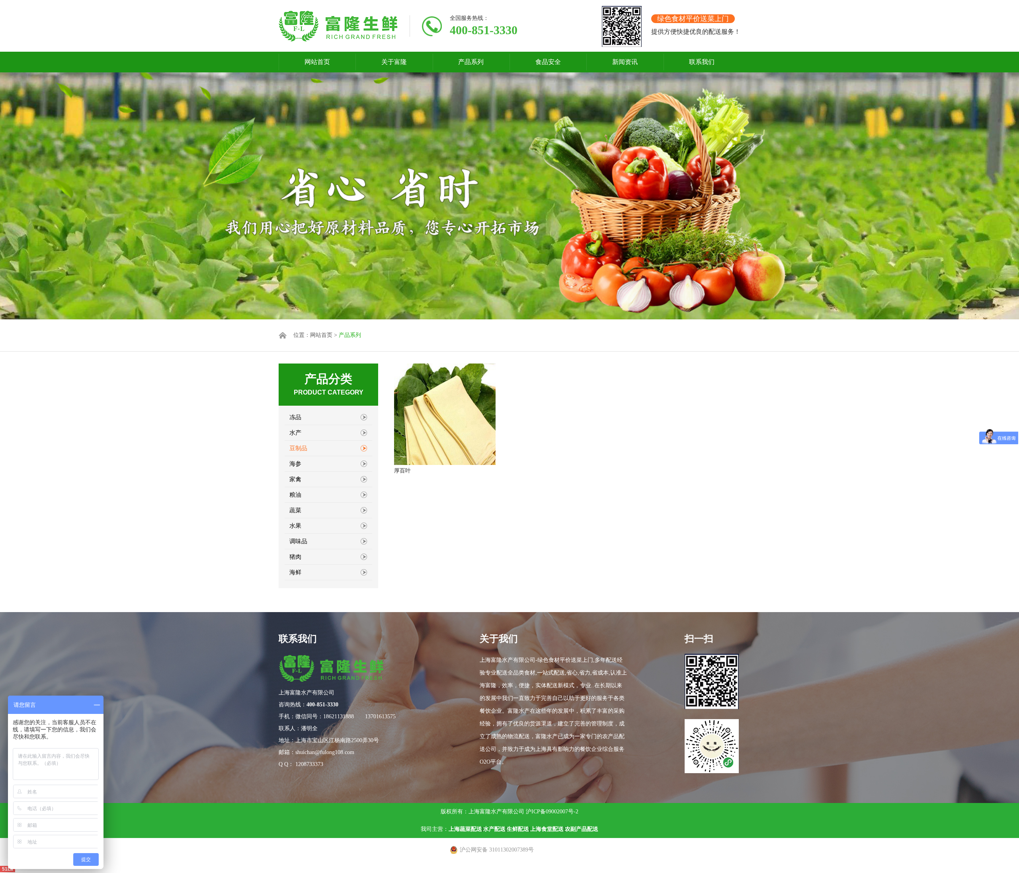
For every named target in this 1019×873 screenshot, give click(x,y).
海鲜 (295, 572)
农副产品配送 (581, 829)
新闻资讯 (625, 61)
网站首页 (317, 61)
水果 (295, 526)
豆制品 (298, 448)
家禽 (295, 479)
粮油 (295, 495)
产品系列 (471, 61)
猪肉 (295, 557)
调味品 (298, 541)
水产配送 (494, 829)
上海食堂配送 (547, 829)
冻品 (295, 417)
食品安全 (548, 61)
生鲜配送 (518, 829)
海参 (295, 464)
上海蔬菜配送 (465, 829)
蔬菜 (295, 510)
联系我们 (701, 61)
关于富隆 (394, 61)
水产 (295, 433)
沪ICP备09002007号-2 (552, 812)
